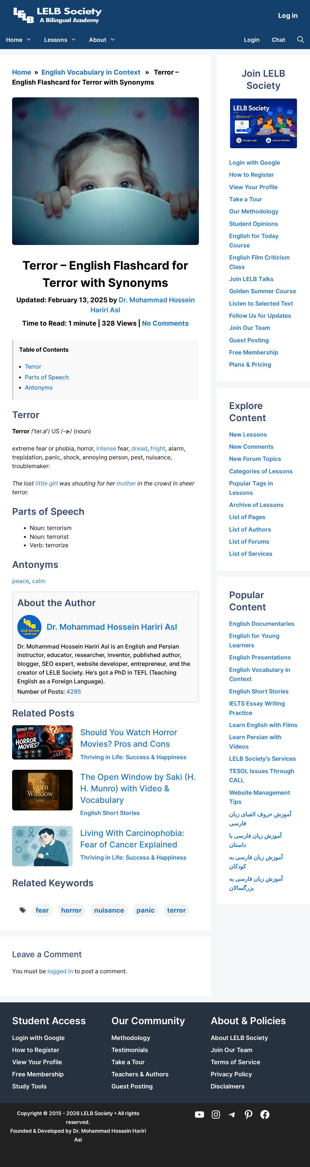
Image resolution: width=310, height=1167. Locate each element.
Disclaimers (228, 1086)
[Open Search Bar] (300, 40)
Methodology (130, 1037)
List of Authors (250, 529)
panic (146, 910)
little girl (46, 483)
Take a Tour (245, 199)
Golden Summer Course (262, 291)
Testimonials (129, 1050)
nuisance (109, 910)
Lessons (55, 39)
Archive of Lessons (256, 504)
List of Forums (249, 541)
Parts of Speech (47, 377)
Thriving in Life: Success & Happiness (133, 757)
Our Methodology (254, 211)
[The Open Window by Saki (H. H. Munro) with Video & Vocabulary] (42, 790)
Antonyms (39, 387)
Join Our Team (249, 327)
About (97, 39)
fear (42, 910)
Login (252, 39)
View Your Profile (253, 187)
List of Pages (247, 517)
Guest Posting (249, 340)
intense (106, 448)
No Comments (165, 323)
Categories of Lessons (261, 471)
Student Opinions (253, 223)
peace (20, 581)
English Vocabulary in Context (90, 72)
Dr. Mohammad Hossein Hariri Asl (112, 627)
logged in (60, 971)
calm (38, 581)
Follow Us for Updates (260, 315)
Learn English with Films (263, 725)
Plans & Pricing (250, 364)
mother (126, 483)
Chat (278, 39)
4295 (73, 691)
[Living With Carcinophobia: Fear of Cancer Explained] (42, 846)
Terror (33, 366)
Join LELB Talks (251, 279)
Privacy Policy (231, 1074)
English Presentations (260, 657)
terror (176, 910)
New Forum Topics (255, 458)
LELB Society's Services (262, 758)
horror (71, 910)
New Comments (251, 446)
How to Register (251, 174)
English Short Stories (110, 813)
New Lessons (248, 434)
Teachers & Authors (140, 1074)
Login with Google (254, 162)
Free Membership (253, 352)
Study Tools (29, 1086)
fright (157, 448)
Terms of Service (235, 1062)
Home (14, 39)
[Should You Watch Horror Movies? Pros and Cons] (42, 742)
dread (139, 448)
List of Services (250, 553)
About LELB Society (239, 1037)
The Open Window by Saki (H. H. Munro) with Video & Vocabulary (138, 788)
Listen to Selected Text (261, 303)
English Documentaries (262, 623)
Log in (288, 15)
